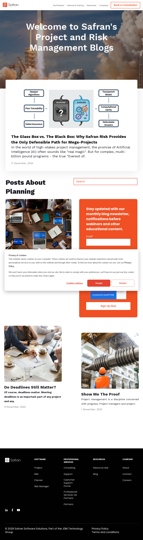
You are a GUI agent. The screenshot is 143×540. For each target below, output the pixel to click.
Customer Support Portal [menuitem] (69, 483)
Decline (123, 283)
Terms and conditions (105, 532)
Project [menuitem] (38, 467)
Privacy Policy (100, 528)
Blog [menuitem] (95, 474)
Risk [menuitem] (36, 474)
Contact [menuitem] (127, 474)
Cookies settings (74, 283)
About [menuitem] (125, 467)
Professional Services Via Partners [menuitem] (70, 495)
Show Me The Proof (100, 394)
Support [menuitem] (68, 474)
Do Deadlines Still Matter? (30, 387)
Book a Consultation (125, 5)
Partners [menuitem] (68, 504)
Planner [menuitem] (38, 480)
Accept (98, 283)
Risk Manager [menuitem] (41, 486)
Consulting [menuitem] (69, 467)
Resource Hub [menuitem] (100, 467)
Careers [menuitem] (126, 480)
